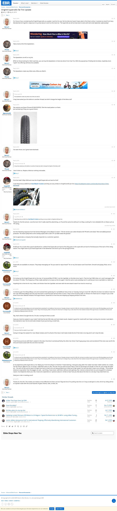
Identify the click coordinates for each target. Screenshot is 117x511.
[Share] (112, 18)
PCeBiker (110, 421)
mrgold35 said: (17, 216)
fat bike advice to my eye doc (15, 410)
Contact (11, 500)
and (20, 209)
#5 (114, 91)
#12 (114, 244)
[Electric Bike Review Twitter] (12, 504)
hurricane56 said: (18, 327)
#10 (114, 213)
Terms (6, 500)
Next (7, 15)
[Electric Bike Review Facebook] (5, 504)
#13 (114, 262)
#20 (114, 379)
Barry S (5, 12)
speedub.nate (9, 417)
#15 (114, 289)
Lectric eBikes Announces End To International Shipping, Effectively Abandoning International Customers (41, 420)
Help (2, 500)
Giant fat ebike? (11, 405)
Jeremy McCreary (108, 407)
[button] (18, 3)
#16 (114, 302)
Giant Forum (19, 407)
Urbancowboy (109, 411)
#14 (114, 275)
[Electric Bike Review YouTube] (2, 504)
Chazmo (8, 407)
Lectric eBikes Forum (25, 421)
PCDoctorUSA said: (18, 163)
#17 (114, 324)
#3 (114, 54)
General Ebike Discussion (23, 402)
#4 (114, 68)
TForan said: (17, 94)
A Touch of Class (9, 421)
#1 (114, 18)
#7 (114, 147)
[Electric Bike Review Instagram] (9, 504)
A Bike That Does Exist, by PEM (16, 400)
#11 (114, 229)
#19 (114, 352)
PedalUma (8, 402)
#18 (114, 338)
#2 (114, 41)
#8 (114, 160)
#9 (114, 177)
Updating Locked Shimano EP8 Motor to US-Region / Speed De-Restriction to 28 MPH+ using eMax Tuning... (42, 415)
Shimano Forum (22, 417)
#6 (114, 104)
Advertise (16, 500)
